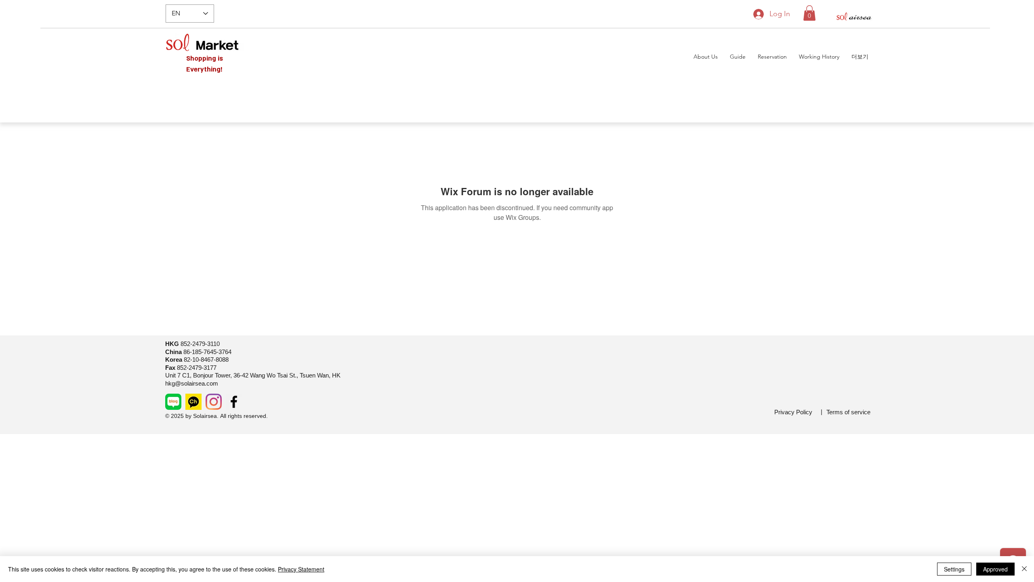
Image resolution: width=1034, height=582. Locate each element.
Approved (995, 569)
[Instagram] (214, 402)
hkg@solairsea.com (191, 383)
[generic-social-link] (173, 402)
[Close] (1024, 569)
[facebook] (234, 402)
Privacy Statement (301, 569)
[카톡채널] (193, 402)
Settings (954, 569)
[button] (809, 13)
